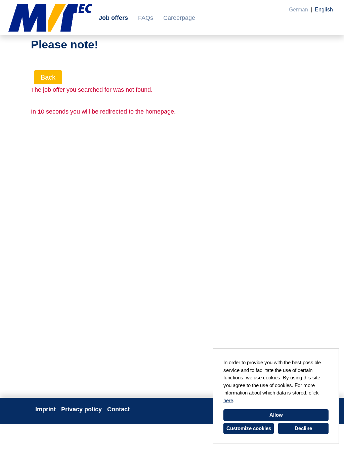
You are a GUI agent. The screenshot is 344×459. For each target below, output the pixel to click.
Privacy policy (81, 409)
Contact (118, 409)
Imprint (45, 409)
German (298, 9)
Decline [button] (303, 428)
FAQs (145, 17)
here (228, 400)
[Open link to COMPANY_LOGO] (50, 17)
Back (48, 77)
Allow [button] (276, 415)
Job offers (113, 17)
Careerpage (179, 17)
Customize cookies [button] (248, 428)
